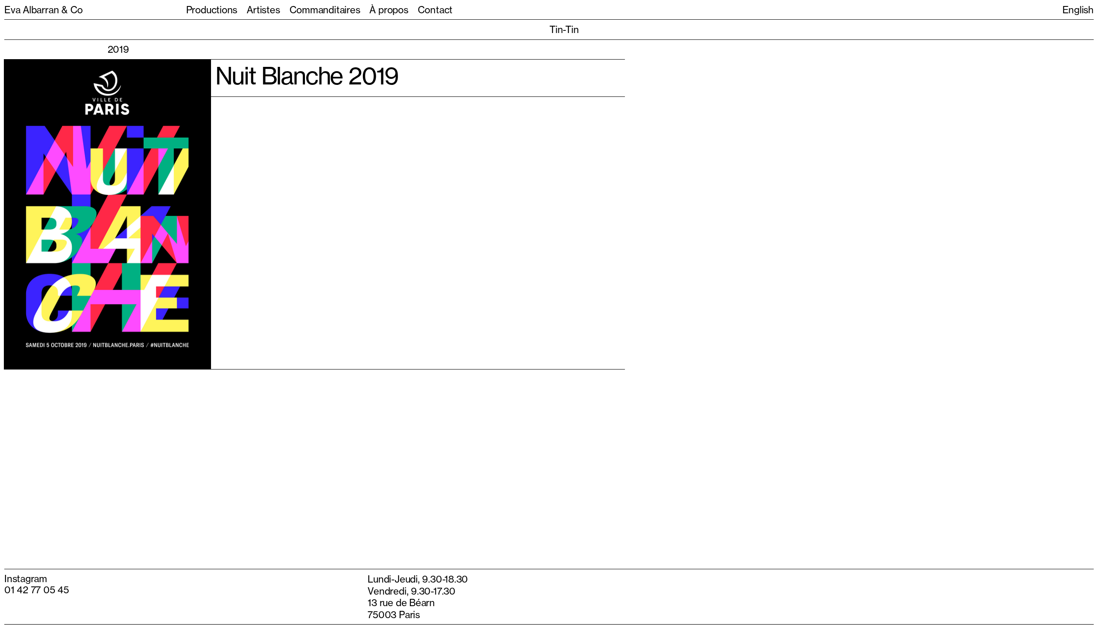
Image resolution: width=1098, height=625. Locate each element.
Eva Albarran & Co (43, 9)
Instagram (25, 574)
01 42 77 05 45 (36, 586)
